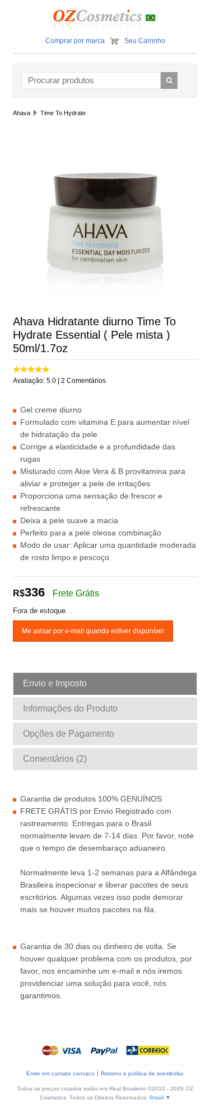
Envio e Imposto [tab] (55, 683)
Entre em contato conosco (60, 1073)
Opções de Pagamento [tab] (68, 733)
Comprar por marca (75, 41)
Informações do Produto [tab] (70, 708)
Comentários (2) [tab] (55, 759)
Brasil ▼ (160, 1097)
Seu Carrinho (144, 41)
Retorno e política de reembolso (142, 1073)
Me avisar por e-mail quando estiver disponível (93, 631)
